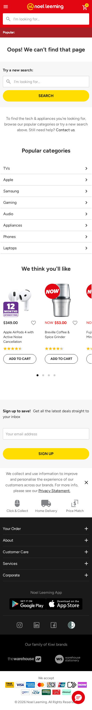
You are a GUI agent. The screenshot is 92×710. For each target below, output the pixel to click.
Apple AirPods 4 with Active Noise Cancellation (18, 337)
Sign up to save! (17, 411)
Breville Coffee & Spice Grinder (57, 334)
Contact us (65, 130)
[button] (78, 697)
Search (46, 95)
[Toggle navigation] (5, 6)
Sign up (46, 453)
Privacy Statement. (54, 490)
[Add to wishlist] (33, 323)
